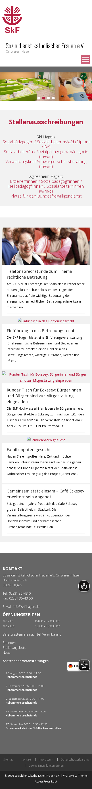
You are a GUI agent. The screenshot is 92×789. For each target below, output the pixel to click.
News (6, 652)
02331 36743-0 (20, 593)
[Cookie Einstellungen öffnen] (8, 783)
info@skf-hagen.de (26, 606)
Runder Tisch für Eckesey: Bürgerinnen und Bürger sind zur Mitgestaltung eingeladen (44, 395)
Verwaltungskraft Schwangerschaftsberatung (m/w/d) (46, 164)
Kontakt (26, 759)
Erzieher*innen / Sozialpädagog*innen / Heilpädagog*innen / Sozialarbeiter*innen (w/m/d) (46, 186)
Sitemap (8, 759)
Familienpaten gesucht (29, 449)
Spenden (9, 643)
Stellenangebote (14, 647)
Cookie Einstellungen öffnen (46, 765)
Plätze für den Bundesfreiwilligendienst (46, 196)
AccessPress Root (46, 781)
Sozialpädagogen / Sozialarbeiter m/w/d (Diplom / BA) (46, 144)
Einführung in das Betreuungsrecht (41, 330)
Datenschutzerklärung (75, 759)
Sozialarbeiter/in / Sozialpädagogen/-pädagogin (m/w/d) (46, 154)
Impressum (46, 759)
